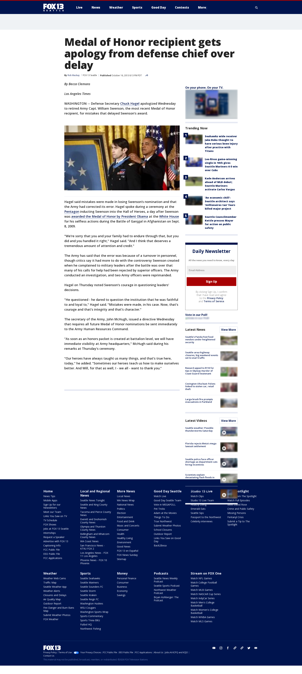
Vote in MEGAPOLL (165, 504)
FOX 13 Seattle (90, 75)
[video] (229, 431)
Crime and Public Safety (240, 508)
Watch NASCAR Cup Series (206, 594)
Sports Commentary (91, 616)
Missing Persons (236, 513)
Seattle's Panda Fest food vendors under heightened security (200, 339)
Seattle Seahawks (90, 578)
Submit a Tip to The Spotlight (238, 523)
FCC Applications (52, 558)
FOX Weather (50, 619)
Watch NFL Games (201, 578)
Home (48, 491)
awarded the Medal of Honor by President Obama (109, 216)
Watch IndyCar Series (203, 598)
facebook (228, 648)
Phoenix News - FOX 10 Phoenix (93, 561)
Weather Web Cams (54, 578)
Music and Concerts (128, 525)
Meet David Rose (237, 504)
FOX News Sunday (127, 555)
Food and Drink (125, 521)
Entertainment (125, 517)
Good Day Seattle (168, 491)
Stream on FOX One (206, 573)
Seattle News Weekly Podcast (166, 580)
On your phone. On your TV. (204, 87)
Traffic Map (49, 582)
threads (242, 648)
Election (121, 513)
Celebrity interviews (202, 521)
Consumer (123, 529)
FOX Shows (49, 524)
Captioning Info (52, 545)
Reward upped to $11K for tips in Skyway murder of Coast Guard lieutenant (199, 370)
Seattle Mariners (89, 582)
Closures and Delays (54, 595)
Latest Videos (196, 420)
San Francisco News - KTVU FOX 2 (92, 547)
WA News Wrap (126, 500)
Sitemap (121, 559)
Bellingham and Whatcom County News (94, 535)
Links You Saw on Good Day (167, 539)
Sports (85, 573)
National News (125, 504)
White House (169, 216)
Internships (49, 533)
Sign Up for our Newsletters (51, 506)
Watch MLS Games (201, 621)
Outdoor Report (163, 534)
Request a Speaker (53, 537)
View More (228, 330)
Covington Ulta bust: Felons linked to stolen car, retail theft (200, 386)
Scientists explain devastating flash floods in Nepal (199, 477)
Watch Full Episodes (238, 500)
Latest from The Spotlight (242, 496)
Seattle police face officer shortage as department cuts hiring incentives (201, 462)
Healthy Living (125, 538)
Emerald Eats (198, 508)
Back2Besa (160, 545)
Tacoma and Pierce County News (95, 513)
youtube (214, 648)
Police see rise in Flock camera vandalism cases (199, 492)
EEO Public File (51, 553)
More (202, 7)
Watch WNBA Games (203, 617)
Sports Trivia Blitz (90, 620)
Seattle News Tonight (92, 500)
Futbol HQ (86, 624)
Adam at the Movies (165, 513)
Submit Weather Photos (167, 525)
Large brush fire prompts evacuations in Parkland (199, 401)
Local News (123, 496)
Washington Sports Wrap (94, 612)
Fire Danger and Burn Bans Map (58, 609)
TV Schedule (50, 520)
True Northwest (163, 521)
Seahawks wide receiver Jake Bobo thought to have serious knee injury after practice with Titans (221, 144)
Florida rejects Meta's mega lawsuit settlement (200, 445)
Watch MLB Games (202, 589)
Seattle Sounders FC (91, 586)
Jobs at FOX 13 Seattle (56, 528)
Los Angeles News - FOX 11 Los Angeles (94, 554)
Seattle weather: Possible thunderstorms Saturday (199, 429)
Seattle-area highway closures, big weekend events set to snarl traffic (201, 355)
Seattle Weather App (55, 586)
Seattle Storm (88, 591)
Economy (122, 591)
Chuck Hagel (129, 103)
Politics (121, 508)
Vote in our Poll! (196, 315)
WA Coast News (89, 541)
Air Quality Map (52, 599)
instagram (221, 648)
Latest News (195, 329)
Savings (121, 595)
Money (122, 573)
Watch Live (160, 496)
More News (126, 491)
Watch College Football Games (204, 584)
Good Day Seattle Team (167, 500)
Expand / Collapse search (256, 7)
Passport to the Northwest (206, 517)
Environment (124, 542)
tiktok (235, 648)
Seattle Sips (197, 513)
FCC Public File (51, 549)
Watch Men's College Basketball (202, 604)
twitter (249, 648)
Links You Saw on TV (55, 516)
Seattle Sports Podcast (167, 585)
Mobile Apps (50, 500)
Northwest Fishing (90, 628)
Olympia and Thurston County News (92, 528)
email (256, 648)
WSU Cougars (88, 607)
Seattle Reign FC (89, 599)
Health (120, 534)
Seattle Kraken (88, 595)
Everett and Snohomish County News (93, 521)
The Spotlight (238, 491)
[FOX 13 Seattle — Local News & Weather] (54, 7)
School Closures (163, 529)
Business (122, 586)
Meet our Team (52, 512)
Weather (50, 573)
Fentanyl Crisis (235, 517)
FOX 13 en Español (127, 550)
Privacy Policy (215, 298)
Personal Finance (126, 578)
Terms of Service (214, 301)
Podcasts (161, 573)
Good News (123, 546)
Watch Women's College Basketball (204, 611)
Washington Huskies (91, 603)
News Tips (49, 496)
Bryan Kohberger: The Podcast (166, 599)
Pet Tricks (159, 508)
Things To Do (161, 517)
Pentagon (71, 211)
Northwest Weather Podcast (165, 591)
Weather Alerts (51, 591)
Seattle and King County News (93, 506)
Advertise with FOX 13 (55, 541)
